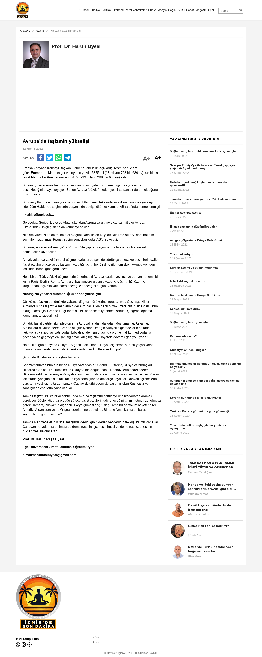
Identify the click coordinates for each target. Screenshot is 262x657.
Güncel (84, 10)
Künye (96, 637)
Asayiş (162, 10)
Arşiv (96, 642)
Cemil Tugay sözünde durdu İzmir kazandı (209, 507)
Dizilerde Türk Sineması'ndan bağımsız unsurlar (210, 549)
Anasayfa (25, 31)
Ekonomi (118, 10)
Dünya (152, 10)
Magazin (201, 10)
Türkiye (95, 10)
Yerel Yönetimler (136, 10)
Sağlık (172, 10)
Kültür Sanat (186, 10)
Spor (211, 10)
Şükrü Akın (195, 535)
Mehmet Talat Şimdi (201, 472)
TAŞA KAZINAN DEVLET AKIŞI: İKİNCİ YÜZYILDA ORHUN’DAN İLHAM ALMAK (211, 465)
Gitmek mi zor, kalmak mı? (208, 526)
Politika (106, 10)
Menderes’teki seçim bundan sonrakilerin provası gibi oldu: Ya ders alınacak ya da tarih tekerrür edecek (211, 486)
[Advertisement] (131, 102)
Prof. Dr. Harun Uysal (76, 46)
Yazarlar (40, 31)
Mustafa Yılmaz (198, 493)
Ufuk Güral (195, 556)
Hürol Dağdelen (198, 514)
